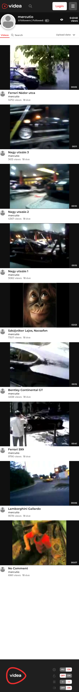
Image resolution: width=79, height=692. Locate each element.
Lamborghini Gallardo (24, 509)
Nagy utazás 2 (18, 212)
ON (68, 675)
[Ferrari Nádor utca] (39, 67)
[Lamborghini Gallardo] (39, 483)
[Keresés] (30, 6)
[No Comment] (39, 542)
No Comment (18, 568)
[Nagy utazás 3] (39, 126)
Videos (5, 35)
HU (62, 669)
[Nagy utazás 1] (39, 245)
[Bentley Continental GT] (39, 364)
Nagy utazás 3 (18, 152)
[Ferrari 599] (39, 424)
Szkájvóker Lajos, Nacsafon (28, 330)
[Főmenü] (73, 6)
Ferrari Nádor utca (21, 93)
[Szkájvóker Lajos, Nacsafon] (39, 305)
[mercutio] (2, 94)
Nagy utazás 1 (18, 271)
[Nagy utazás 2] (39, 186)
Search (19, 35)
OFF (63, 687)
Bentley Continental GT (25, 390)
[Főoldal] (11, 6)
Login (60, 6)
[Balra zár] (63, 682)
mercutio (13, 96)
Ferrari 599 (16, 449)
